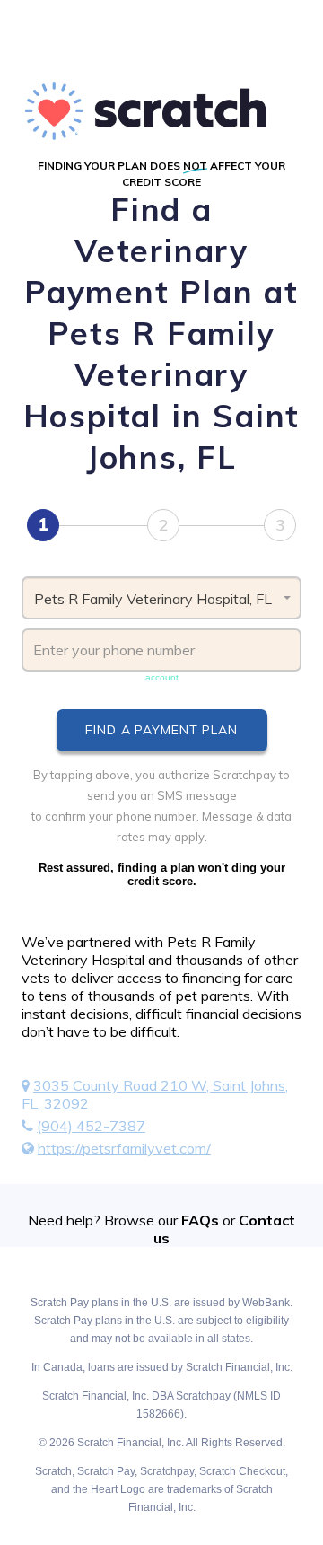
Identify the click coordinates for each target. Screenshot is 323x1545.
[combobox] (161, 597)
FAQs (200, 1220)
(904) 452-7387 (91, 1126)
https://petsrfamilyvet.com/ (124, 1148)
